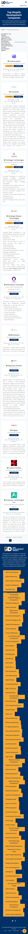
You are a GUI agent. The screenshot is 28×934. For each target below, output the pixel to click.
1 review (18, 291)
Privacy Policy (16, 930)
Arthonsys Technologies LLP (15, 501)
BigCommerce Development (14, 612)
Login (2, 5)
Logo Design (9, 756)
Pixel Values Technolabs (15, 285)
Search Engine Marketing (13, 855)
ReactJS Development (12, 837)
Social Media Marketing (13, 876)
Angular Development (12, 585)
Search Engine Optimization (14, 859)
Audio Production (11, 607)
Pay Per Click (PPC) (11, 803)
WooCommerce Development (14, 906)
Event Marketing (11, 701)
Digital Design (10, 680)
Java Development (11, 744)
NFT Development (11, 786)
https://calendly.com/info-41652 (17, 268)
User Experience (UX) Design (14, 884)
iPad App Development (12, 735)
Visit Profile (14, 293)
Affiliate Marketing (11, 576)
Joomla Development (12, 748)
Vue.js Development (12, 901)
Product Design (10, 825)
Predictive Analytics (12, 812)
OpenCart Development (13, 795)
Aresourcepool (14, 61)
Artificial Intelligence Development (14, 599)
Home (3, 30)
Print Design (9, 820)
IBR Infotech (15, 335)
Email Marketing (10, 692)
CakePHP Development (13, 624)
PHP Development (11, 808)
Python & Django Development (14, 829)
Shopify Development (12, 863)
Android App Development (14, 581)
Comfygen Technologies (15, 160)
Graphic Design (10, 710)
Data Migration (10, 654)
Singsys (15, 430)
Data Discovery (10, 650)
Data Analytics (10, 646)
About (9, 930)
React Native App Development (14, 842)
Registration (23, 5)
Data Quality (9, 663)
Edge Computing (11, 688)
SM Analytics (9, 872)
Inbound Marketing (11, 718)
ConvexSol (15, 92)
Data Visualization (11, 671)
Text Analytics (10, 880)
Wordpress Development (13, 910)
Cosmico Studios (15, 468)
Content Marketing (11, 633)
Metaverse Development (13, 778)
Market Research (11, 769)
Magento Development (13, 765)
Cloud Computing (11, 629)
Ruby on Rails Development (14, 846)
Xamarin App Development (14, 914)
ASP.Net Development (12, 603)
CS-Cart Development (12, 641)
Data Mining (9, 658)
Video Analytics (10, 889)
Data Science (9, 667)
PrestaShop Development (13, 816)
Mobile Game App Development (14, 782)
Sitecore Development (12, 867)
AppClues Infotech (15, 366)
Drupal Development (12, 684)
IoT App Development (12, 727)
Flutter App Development (13, 705)
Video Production (11, 893)
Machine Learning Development (14, 761)
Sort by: (20, 42)
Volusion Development (12, 897)
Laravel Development (12, 752)
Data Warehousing (11, 675)
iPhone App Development (13, 739)
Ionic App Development (13, 731)
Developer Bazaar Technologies (15, 217)
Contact (22, 930)
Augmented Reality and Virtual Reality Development (14, 594)
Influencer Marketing (12, 722)
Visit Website (18, 66)
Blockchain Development (13, 616)
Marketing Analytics (12, 774)
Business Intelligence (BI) (13, 620)
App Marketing (10, 589)
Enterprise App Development (14, 697)
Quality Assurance (11, 833)
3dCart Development (12, 572)
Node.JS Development (12, 791)
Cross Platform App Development (14, 637)
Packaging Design (11, 799)
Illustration (9, 714)
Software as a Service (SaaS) (14, 850)
